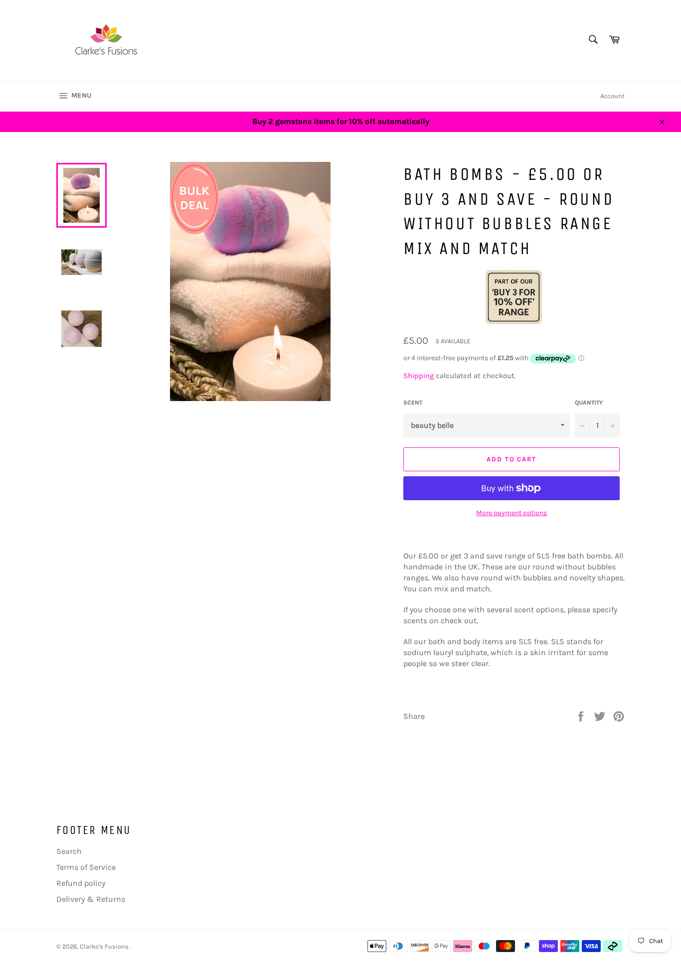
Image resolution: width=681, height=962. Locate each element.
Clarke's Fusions (105, 946)
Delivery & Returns (90, 899)
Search (69, 851)
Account (612, 96)
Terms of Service (86, 867)
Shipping (418, 375)
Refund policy (80, 883)
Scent (412, 402)
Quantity (589, 402)
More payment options (511, 513)
